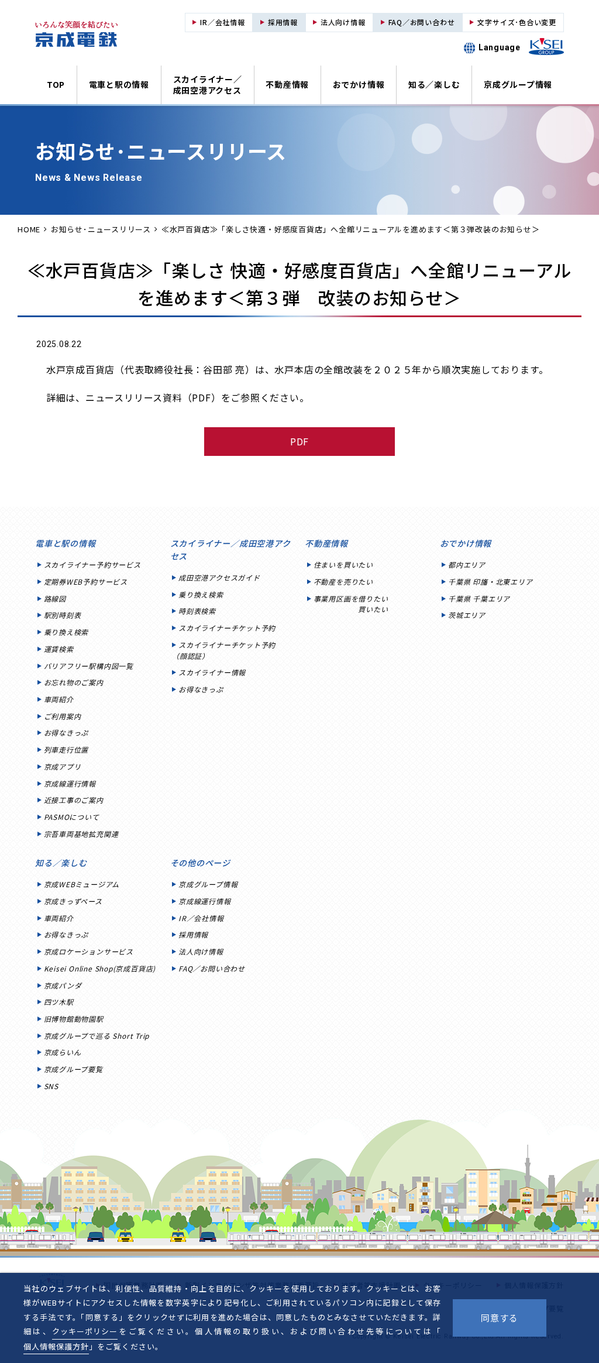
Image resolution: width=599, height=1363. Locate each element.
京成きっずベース (73, 901)
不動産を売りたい (343, 581)
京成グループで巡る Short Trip (97, 1036)
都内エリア (467, 564)
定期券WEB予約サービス (86, 581)
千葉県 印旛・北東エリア (490, 581)
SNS (51, 1086)
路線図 (55, 598)
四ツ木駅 (59, 1002)
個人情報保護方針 (56, 1346)
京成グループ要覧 (73, 1069)
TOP (56, 84)
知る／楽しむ (434, 84)
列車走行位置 (66, 749)
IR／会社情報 (200, 918)
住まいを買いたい (343, 564)
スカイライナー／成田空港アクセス (207, 84)
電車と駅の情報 (119, 84)
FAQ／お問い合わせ (211, 968)
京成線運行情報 (70, 783)
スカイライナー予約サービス (92, 564)
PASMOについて (71, 817)
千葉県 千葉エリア (479, 598)
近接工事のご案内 (74, 800)
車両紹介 (59, 699)
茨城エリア (467, 615)
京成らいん (62, 1052)
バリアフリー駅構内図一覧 (88, 666)
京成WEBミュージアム (82, 884)
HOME (29, 229)
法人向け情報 (200, 951)
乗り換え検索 (66, 632)
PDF (299, 441)
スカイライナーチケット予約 (227, 628)
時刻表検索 (197, 611)
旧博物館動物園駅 (74, 1019)
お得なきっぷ (66, 732)
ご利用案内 (62, 716)
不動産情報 (287, 84)
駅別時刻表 (62, 615)
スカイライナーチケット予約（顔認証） (224, 650)
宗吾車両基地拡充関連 (81, 834)
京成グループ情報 (518, 84)
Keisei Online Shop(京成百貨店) (100, 968)
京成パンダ (63, 985)
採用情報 (193, 934)
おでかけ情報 (359, 84)
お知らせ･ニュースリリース (101, 229)
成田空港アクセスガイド (219, 577)
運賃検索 (59, 649)
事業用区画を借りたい (351, 603)
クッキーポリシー (85, 1331)
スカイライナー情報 (212, 672)
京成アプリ (62, 766)
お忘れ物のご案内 (74, 682)
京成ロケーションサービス (88, 951)
